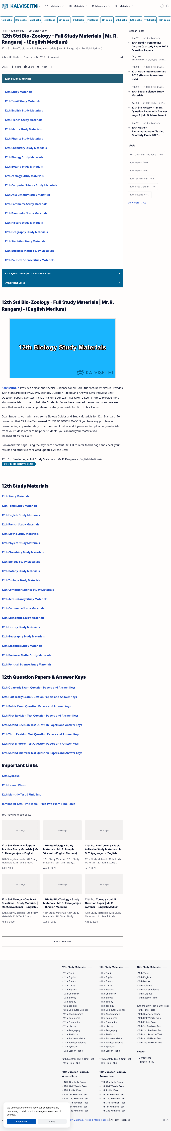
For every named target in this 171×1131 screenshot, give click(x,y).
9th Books (121, 20)
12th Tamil (68, 973)
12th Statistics (70, 1034)
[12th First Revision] (156, 67)
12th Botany (69, 1001)
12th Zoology (70, 1005)
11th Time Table (109, 1063)
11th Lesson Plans (110, 1050)
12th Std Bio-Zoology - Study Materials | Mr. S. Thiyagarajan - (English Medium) (62, 903)
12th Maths (69, 985)
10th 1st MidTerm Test (150, 1038)
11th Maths (106, 985)
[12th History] (153, 103)
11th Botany (107, 1001)
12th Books (164, 20)
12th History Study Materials (24, 222)
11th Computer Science (113, 1009)
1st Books (7, 20)
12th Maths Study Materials (23, 129)
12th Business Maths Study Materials (29, 251)
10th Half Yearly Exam (149, 1018)
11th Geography (109, 1030)
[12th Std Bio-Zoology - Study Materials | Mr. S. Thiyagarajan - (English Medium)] (62, 884)
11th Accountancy (110, 1014)
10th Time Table (146, 1009)
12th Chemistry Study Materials (26, 148)
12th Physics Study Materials (24, 138)
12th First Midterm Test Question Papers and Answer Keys (40, 743)
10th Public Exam (147, 1022)
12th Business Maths (74, 1038)
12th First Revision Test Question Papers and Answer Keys (40, 715)
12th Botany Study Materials (24, 166)
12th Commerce (71, 1018)
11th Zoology (107, 1005)
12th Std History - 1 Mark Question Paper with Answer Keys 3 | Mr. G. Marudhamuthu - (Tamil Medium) (150, 111)
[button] (161, 6)
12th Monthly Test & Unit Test (21, 794)
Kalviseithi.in (10, 388)
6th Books (78, 20)
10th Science (145, 985)
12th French (69, 981)
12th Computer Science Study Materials (31, 185)
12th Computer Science (76, 1009)
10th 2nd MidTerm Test (150, 1042)
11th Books (150, 20)
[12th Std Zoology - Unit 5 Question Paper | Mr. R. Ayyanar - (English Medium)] (104, 884)
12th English (69, 977)
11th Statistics (108, 1034)
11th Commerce (109, 1018)
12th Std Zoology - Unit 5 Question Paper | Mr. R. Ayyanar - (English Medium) (102, 903)
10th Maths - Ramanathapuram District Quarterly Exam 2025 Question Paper (148, 131)
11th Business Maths (111, 1038)
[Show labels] (137, 202)
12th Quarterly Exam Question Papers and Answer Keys (38, 687)
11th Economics (109, 1022)
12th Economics (71, 1022)
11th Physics (107, 989)
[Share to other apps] (51, 66)
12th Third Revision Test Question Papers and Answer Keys (40, 734)
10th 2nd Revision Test (150, 1030)
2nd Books (21, 20)
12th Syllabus (11, 776)
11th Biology (107, 997)
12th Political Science (74, 1042)
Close (52, 1121)
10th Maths (144, 981)
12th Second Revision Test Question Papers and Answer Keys (42, 725)
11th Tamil (106, 973)
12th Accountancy (73, 1014)
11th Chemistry (109, 993)
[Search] (167, 6)
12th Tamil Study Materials (22, 101)
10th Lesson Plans (147, 997)
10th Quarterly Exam (149, 1014)
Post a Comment (62, 941)
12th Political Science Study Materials (29, 260)
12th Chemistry (71, 993)
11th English (107, 977)
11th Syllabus (108, 1046)
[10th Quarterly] (152, 38)
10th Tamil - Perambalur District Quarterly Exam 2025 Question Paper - (150, 46)
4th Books (49, 20)
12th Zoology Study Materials (24, 176)
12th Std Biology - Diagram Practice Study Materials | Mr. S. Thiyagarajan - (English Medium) (20, 849)
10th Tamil (143, 973)
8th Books (107, 20)
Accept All (21, 1121)
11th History (107, 1026)
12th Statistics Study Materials (25, 241)
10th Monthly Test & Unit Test (153, 1005)
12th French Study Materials (23, 120)
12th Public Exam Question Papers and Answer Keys (36, 706)
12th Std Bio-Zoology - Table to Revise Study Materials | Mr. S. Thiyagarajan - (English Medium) (104, 849)
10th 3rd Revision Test (150, 1034)
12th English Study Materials (24, 110)
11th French (107, 981)
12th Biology (69, 997)
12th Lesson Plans (14, 785)
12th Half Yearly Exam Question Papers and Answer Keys (39, 697)
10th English (144, 977)
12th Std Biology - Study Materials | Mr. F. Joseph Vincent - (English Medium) (60, 849)
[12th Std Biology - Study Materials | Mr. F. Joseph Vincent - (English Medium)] (62, 830)
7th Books (92, 20)
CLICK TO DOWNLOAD (18, 464)
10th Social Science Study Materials (148, 93)
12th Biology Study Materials (24, 157)
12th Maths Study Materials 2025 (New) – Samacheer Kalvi (149, 75)
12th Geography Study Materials (26, 232)
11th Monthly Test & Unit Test (115, 1059)
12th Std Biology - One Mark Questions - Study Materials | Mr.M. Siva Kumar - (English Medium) (20, 903)
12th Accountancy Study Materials (27, 194)
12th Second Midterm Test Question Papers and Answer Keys (42, 753)
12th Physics (70, 989)
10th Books (136, 20)
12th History (69, 1026)
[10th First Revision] (156, 87)
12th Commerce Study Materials (26, 204)
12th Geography (71, 1030)
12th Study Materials (18, 92)
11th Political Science (112, 1042)
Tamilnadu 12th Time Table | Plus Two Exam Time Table (38, 804)
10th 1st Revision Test (149, 1026)
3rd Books (35, 20)
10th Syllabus (145, 993)
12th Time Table (71, 1063)
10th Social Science (148, 989)
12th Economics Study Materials (26, 213)
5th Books (64, 20)
